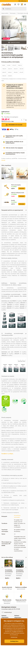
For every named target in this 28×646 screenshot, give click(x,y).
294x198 (21, 68)
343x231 (10, 72)
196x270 (4, 68)
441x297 (21, 72)
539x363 (10, 75)
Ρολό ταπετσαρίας (16, 185)
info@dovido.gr (8, 612)
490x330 (4, 75)
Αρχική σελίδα (4, 13)
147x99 (8, 65)
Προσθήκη (21, 188)
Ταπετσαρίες (13, 13)
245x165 (10, 68)
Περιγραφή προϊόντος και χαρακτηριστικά (12, 210)
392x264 (15, 72)
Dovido (3, 160)
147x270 (14, 65)
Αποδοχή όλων (14, 641)
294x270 (4, 72)
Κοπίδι (13, 200)
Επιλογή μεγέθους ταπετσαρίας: (10, 62)
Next (24, 29)
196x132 (20, 65)
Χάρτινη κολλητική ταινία (17, 192)
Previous (2, 567)
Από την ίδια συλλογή (7, 557)
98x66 (3, 65)
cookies (14, 631)
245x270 (15, 68)
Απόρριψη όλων (14, 637)
